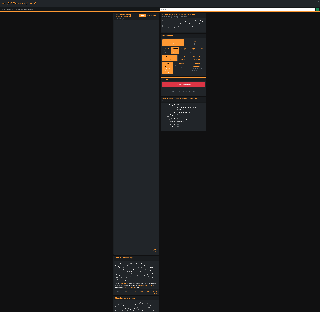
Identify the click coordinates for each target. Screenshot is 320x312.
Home (4, 9)
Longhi (155, 293)
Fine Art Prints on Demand (18, 3)
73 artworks (124, 283)
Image (142, 15)
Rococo (132, 287)
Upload (20, 9)
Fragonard (154, 291)
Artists (9, 9)
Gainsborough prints (145, 285)
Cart (25, 9)
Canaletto (129, 291)
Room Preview (151, 15)
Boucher (141, 291)
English (126, 287)
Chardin (147, 291)
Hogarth (135, 291)
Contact (30, 9)
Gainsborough (119, 19)
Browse (14, 9)
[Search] (317, 9)
